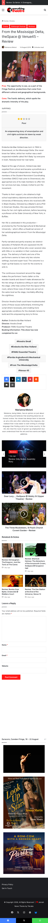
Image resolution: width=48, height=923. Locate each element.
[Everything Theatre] (16, 10)
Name (5, 645)
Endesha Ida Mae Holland (24, 346)
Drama (12, 21)
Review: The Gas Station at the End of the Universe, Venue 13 (35, 591)
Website (5, 666)
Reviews (32, 26)
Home (5, 21)
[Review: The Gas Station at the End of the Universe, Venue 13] (35, 581)
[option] (24, 454)
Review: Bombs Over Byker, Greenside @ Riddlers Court (10, 591)
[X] (12, 379)
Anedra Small (24, 341)
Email (5, 655)
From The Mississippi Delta (24, 365)
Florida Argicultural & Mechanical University (24, 358)
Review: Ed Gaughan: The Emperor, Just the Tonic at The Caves (11, 562)
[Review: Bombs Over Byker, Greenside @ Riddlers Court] (12, 581)
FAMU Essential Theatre (24, 352)
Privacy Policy (7, 884)
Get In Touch (7, 888)
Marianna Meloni (11, 47)
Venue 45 (24, 370)
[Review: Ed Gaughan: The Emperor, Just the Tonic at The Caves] (12, 550)
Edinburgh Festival (18, 26)
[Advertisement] (24, 710)
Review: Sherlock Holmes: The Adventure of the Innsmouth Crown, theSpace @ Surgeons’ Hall (35, 563)
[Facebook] (6, 379)
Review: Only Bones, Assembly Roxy (22, 460)
